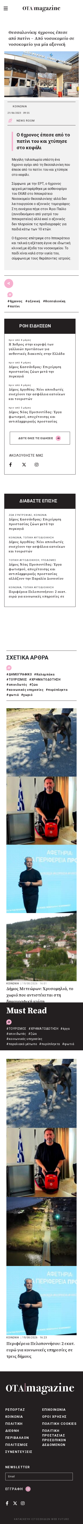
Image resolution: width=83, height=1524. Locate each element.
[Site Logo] (41, 8)
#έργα (65, 1028)
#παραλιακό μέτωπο (21, 1044)
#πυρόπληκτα (57, 689)
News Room (26, 120)
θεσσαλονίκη (55, 301)
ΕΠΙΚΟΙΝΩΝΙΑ (54, 1410)
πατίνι (15, 306)
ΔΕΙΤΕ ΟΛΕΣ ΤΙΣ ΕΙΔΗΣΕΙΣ (36, 438)
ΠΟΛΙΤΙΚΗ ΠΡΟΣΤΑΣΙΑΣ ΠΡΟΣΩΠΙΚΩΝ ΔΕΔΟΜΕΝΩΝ (54, 1438)
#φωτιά (12, 695)
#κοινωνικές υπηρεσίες (25, 689)
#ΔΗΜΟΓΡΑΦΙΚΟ (19, 674)
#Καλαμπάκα (44, 674)
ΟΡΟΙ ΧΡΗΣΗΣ (54, 1417)
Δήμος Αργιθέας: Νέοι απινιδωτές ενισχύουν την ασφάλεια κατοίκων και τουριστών (37, 394)
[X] (27, 464)
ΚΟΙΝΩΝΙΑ (20, 106)
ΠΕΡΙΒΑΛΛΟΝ (17, 1438)
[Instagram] (39, 464)
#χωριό (27, 695)
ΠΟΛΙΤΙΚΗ (14, 1424)
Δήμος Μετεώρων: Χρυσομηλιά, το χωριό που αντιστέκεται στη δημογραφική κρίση (39, 995)
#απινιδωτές (16, 684)
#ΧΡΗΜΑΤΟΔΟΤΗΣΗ (44, 679)
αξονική (34, 301)
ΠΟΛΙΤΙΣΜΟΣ (16, 1445)
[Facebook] (14, 464)
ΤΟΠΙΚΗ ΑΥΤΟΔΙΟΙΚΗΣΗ (38, 537)
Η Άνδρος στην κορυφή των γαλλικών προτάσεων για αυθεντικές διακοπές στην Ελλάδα (37, 349)
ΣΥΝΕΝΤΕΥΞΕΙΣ (19, 1452)
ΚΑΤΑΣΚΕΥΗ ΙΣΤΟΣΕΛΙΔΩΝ (32, 1519)
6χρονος (16, 301)
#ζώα (33, 684)
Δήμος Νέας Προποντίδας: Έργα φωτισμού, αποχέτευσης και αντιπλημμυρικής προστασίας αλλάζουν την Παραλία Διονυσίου (36, 419)
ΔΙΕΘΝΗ (12, 1431)
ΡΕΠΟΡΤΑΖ (15, 1410)
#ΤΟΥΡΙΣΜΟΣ (16, 679)
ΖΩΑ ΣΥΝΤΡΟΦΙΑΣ (20, 515)
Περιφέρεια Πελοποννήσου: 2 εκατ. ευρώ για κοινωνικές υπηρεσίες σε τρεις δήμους (37, 596)
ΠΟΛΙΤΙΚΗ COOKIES (59, 1424)
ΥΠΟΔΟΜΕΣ (48, 560)
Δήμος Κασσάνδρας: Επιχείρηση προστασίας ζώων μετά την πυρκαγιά (35, 371)
